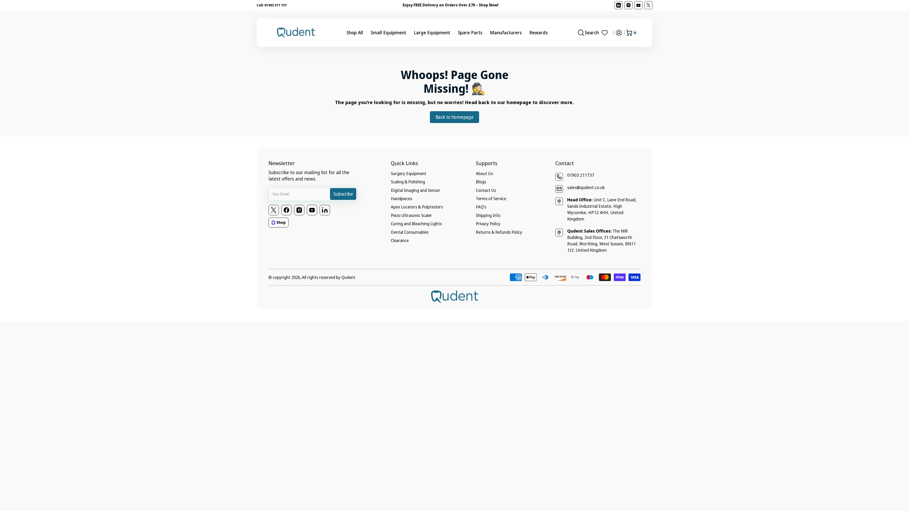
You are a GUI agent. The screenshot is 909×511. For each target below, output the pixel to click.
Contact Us (486, 190)
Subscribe (343, 194)
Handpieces (401, 198)
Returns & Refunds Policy (499, 232)
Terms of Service (491, 198)
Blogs (481, 182)
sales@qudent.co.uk (586, 187)
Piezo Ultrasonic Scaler (411, 215)
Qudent (348, 277)
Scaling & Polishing (408, 182)
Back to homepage (454, 117)
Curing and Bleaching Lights (416, 223)
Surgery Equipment (408, 173)
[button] (588, 32)
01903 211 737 (275, 5)
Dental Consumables (409, 232)
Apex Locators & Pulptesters (417, 207)
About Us (484, 173)
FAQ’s (481, 207)
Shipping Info (488, 215)
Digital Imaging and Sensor (415, 190)
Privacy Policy (488, 223)
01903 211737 (580, 175)
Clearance (400, 240)
